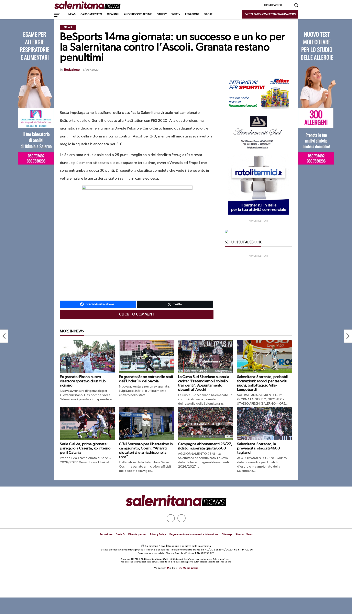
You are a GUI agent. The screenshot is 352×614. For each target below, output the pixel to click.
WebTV (176, 14)
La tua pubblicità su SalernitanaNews (270, 14)
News (72, 14)
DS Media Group (188, 568)
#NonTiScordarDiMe (138, 14)
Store (208, 14)
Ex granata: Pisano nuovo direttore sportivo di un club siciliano (83, 381)
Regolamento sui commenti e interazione (193, 534)
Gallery (162, 14)
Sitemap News (244, 534)
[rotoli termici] (258, 213)
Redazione (192, 14)
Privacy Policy (158, 534)
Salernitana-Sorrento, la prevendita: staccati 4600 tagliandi (258, 448)
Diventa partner (137, 534)
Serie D (120, 534)
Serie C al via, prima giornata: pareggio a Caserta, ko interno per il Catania (85, 448)
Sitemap (227, 534)
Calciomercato (91, 14)
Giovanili (113, 14)
